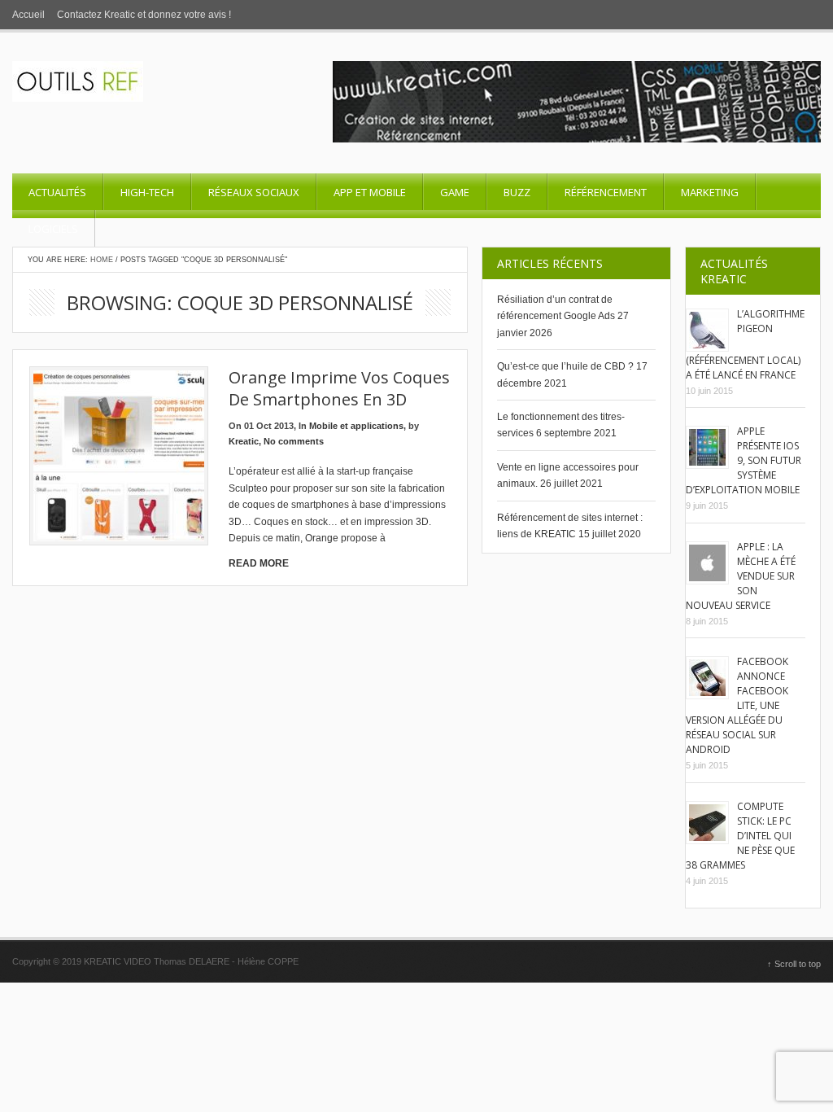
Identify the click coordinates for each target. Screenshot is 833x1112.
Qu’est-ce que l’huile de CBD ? (565, 366)
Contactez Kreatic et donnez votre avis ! (144, 14)
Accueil (28, 14)
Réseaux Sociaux (253, 192)
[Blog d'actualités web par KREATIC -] (77, 98)
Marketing (710, 192)
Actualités (57, 192)
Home (101, 260)
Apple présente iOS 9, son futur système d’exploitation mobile (743, 460)
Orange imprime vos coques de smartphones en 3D (339, 388)
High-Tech (147, 192)
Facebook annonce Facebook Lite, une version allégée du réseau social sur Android (737, 705)
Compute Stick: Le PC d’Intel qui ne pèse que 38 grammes (740, 835)
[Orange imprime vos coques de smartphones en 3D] (118, 455)
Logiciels (53, 228)
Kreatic (244, 441)
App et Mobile (370, 192)
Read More (259, 563)
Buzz (517, 192)
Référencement (606, 192)
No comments (294, 441)
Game (454, 192)
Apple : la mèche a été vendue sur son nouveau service (741, 576)
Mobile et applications (356, 426)
